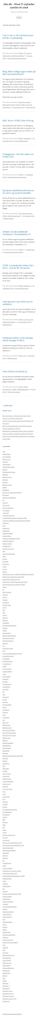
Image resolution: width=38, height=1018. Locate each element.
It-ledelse (5, 679)
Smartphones (7, 389)
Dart (4, 526)
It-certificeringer (8, 661)
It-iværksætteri (7, 671)
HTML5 (20, 53)
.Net (19, 213)
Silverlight (6, 853)
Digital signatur (7, 544)
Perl (4, 799)
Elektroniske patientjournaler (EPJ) (13, 577)
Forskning (6, 602)
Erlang (5, 587)
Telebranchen (7, 914)
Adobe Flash (6, 454)
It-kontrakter (6, 677)
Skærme (5, 858)
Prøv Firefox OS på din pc (15, 371)
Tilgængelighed (7, 922)
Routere (5, 822)
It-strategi (6, 689)
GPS (4, 610)
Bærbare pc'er (7, 477)
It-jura (4, 674)
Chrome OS (6, 505)
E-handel (5, 562)
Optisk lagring (7, 779)
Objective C (6, 763)
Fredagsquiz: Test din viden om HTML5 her (18, 155)
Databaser (6, 528)
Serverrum (6, 840)
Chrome (5, 503)
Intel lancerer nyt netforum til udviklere (17, 303)
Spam (4, 881)
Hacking (5, 618)
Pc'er (4, 792)
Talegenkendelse (8, 912)
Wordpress (6, 1001)
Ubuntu (5, 927)
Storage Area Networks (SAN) (12, 894)
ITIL (4, 692)
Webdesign (27, 138)
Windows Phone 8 (8, 996)
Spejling (5, 884)
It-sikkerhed (6, 687)
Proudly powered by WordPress (12, 1014)
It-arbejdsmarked (8, 656)
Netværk (5, 753)
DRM (4, 556)
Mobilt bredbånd (8, 743)
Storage (5, 891)
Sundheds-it (6, 899)
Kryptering (6, 710)
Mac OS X (6, 723)
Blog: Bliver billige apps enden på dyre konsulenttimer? (19, 73)
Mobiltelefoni (7, 746)
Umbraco (5, 937)
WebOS (5, 976)
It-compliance (7, 664)
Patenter (5, 786)
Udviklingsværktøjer (17, 56)
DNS (4, 551)
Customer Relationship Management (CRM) (16, 521)
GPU (4, 613)
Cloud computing (27, 213)
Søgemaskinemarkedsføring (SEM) (14, 876)
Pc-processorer (28, 320)
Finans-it (5, 595)
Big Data (5, 480)
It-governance (7, 669)
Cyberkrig (6, 523)
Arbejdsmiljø (6, 464)
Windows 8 (6, 988)
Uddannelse (6, 56)
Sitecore (5, 856)
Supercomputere (8, 902)
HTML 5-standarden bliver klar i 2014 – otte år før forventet (18, 266)
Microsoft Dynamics (9, 730)
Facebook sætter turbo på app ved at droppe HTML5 (18, 339)
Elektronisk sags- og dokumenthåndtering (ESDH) (18, 574)
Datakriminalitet (8, 533)
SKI (4, 861)
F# (3, 590)
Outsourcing (6, 784)
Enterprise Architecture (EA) (11, 579)
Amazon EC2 (6, 459)
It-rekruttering (7, 684)
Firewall (5, 600)
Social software (7, 868)
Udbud (5, 930)
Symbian (5, 904)
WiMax (5, 981)
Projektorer (6, 815)
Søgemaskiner (7, 879)
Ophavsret (6, 776)
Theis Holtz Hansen (14, 392)
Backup (5, 469)
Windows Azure (8, 991)
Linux (4, 715)
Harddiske (6, 623)
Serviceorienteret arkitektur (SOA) (13, 845)
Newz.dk (5, 758)
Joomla (5, 700)
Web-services (7, 963)
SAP (4, 827)
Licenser (5, 712)
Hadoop (5, 620)
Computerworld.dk (8, 516)
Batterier (5, 475)
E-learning (6, 564)
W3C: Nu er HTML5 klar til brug (18, 120)
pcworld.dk (6, 797)
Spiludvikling (7, 886)
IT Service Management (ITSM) (12, 654)
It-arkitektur (6, 659)
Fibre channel (7, 592)
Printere (5, 804)
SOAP (4, 866)
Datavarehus (7, 536)
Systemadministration (10, 907)
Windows (5, 983)
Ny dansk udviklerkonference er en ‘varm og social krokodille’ (18, 191)
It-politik (5, 682)
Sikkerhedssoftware (9, 850)
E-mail (4, 567)
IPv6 (4, 651)
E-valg (4, 569)
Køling (4, 707)
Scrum (5, 833)
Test (4, 919)
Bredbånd (6, 490)
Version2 (5, 953)
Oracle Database (8, 781)
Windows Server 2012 (9, 999)
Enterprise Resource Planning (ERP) (14, 585)
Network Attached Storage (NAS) (13, 756)
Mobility (5, 740)
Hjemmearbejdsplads (9, 625)
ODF (4, 766)
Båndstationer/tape (9, 472)
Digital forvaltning (8, 541)
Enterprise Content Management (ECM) (15, 582)
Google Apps (7, 605)
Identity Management (9, 636)
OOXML (5, 771)
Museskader (7, 748)
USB (4, 950)
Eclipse (5, 572)
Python (5, 817)
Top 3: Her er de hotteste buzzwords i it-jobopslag (18, 36)
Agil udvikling (7, 457)
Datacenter (6, 531)
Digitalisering (7, 546)
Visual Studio (7, 960)
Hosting (18, 105)
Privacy (5, 807)
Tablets (14, 389)
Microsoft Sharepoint (9, 733)
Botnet (5, 487)
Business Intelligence (9, 498)
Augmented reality (8, 467)
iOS (24, 53)
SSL (4, 889)
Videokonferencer (8, 955)
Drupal (5, 559)
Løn (4, 720)
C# (3, 500)
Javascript (6, 697)
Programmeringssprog (10, 810)
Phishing (5, 802)
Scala (4, 830)
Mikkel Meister (9, 219)
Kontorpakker (7, 705)
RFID (4, 820)
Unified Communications (10, 942)
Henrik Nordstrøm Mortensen (17, 58)
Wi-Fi (4, 978)
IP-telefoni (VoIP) (8, 648)
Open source (7, 774)
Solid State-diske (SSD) (10, 873)
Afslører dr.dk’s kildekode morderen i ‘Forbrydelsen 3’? (17, 233)
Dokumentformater (9, 554)
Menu (19, 17)
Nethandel (6, 751)
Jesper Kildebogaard (21, 141)
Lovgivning (6, 717)
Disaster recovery (8, 549)
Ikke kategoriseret (8, 638)
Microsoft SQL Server (9, 735)
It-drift (4, 666)
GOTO (4, 608)
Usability (5, 948)
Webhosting (6, 973)
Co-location (6, 510)
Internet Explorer (8, 641)
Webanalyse (7, 965)
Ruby (4, 825)
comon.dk (6, 513)
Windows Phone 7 (8, 994)
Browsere (6, 495)
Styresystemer (7, 896)
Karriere (28, 53)
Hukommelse (7, 633)
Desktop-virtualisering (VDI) (11, 539)
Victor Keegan (30, 107)
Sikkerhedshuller (8, 848)
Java (4, 694)
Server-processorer (9, 835)
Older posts (7, 405)
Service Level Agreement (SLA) (12, 843)
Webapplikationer (23, 389)
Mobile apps (6, 738)
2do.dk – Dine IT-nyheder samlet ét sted (19, 6)
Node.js (5, 761)
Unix (4, 945)
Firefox (20, 387)
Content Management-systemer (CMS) (15, 518)
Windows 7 (6, 986)
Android (5, 462)
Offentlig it (6, 769)
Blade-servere (7, 485)
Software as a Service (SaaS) (12, 871)
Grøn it (5, 615)
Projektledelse (7, 812)
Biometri (5, 482)
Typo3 (4, 925)
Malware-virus (7, 728)
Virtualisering (7, 958)
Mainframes (6, 725)
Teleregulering (7, 917)
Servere (5, 838)
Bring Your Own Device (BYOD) (12, 493)
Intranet (5, 643)
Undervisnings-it (8, 940)
